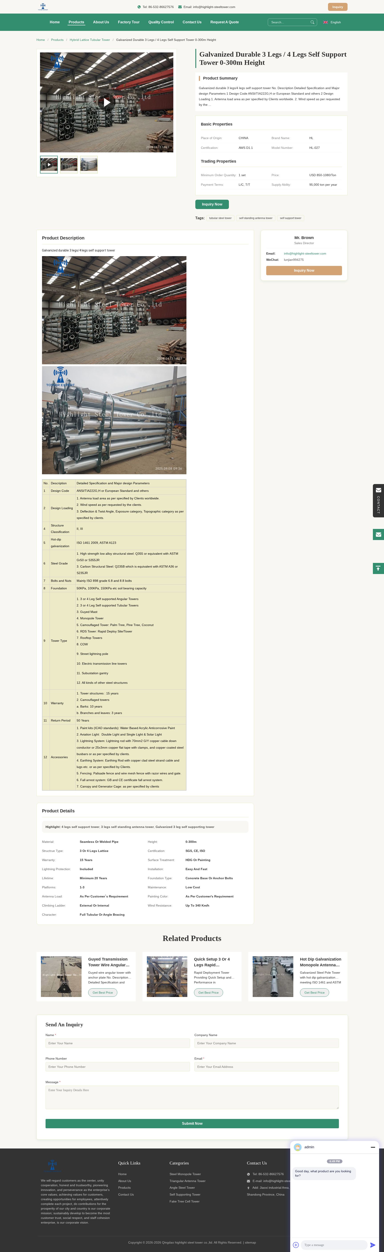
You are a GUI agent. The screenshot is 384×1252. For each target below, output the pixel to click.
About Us (101, 22)
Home (55, 22)
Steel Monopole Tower (185, 1174)
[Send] (372, 1245)
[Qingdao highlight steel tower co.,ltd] (42, 7)
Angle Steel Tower (182, 1187)
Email (199, 1058)
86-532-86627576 (161, 7)
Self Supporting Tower (185, 1194)
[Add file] (296, 1245)
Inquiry (337, 7)
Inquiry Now (212, 204)
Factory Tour (129, 22)
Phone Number (56, 1058)
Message (53, 1082)
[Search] (312, 22)
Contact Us (192, 22)
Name (51, 1035)
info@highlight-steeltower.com (214, 7)
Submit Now (192, 1123)
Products (76, 22)
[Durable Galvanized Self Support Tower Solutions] (106, 102)
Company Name (205, 1035)
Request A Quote (224, 22)
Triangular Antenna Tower (188, 1181)
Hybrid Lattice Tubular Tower (90, 40)
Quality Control (161, 22)
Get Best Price (103, 992)
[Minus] (373, 1147)
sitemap (250, 1242)
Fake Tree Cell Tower (185, 1201)
